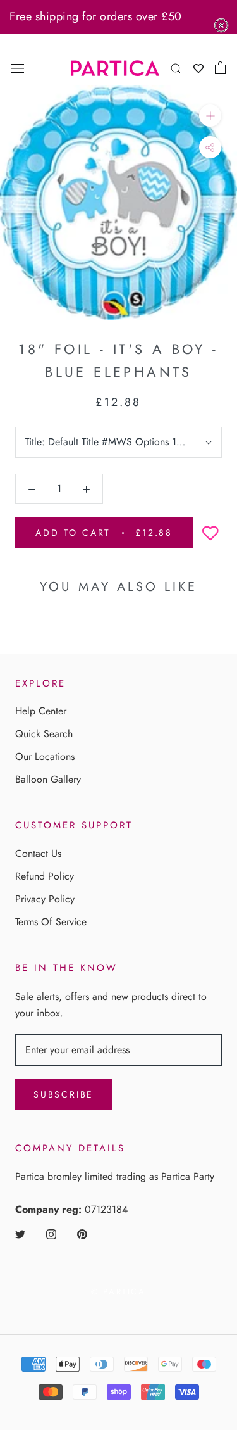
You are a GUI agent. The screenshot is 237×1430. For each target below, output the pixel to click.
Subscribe (63, 1094)
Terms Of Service (51, 921)
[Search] (176, 67)
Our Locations (45, 756)
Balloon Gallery (48, 779)
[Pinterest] (82, 1233)
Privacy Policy (45, 899)
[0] (220, 67)
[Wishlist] (198, 68)
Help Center (40, 711)
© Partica (118, 1292)
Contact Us (38, 853)
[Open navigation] (17, 68)
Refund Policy (44, 876)
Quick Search (44, 733)
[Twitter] (20, 1233)
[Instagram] (51, 1233)
